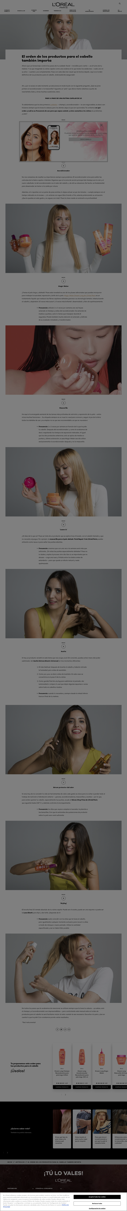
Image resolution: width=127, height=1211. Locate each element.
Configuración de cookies (97, 1208)
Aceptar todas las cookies (97, 1197)
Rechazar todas (97, 1203)
